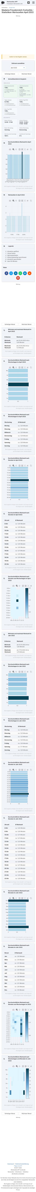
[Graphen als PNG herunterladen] (10, 149)
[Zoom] (13, 149)
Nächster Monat (26, 74)
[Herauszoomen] (22, 149)
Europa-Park (12, 7)
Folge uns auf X (18, 1166)
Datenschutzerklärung (22, 1164)
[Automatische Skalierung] (25, 149)
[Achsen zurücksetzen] (27, 149)
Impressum (10, 1164)
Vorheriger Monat (10, 74)
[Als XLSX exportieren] (31, 149)
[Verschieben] (16, 149)
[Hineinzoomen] (19, 149)
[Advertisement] (18, 35)
